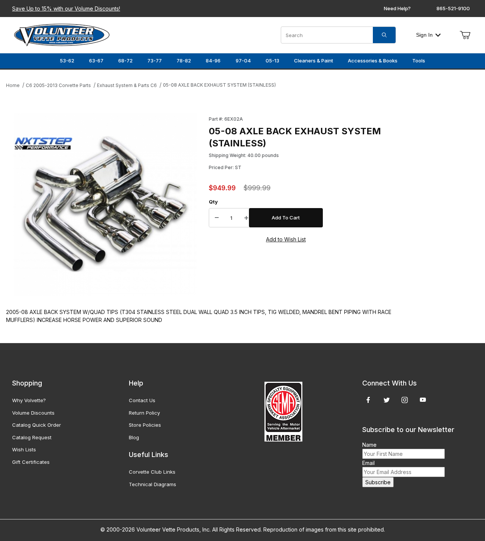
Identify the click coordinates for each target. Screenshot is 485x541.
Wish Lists (24, 449)
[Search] (384, 35)
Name (369, 445)
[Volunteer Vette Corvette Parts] (61, 34)
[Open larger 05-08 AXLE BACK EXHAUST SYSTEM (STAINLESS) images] (105, 204)
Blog (134, 437)
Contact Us (142, 400)
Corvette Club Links (152, 472)
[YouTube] (423, 400)
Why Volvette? (29, 400)
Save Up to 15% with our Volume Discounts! (66, 8)
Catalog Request (32, 437)
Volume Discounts (33, 413)
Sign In (424, 35)
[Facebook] (368, 400)
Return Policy (144, 413)
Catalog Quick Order (36, 425)
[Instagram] (404, 400)
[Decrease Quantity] (216, 217)
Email (368, 463)
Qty (213, 202)
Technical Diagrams (152, 484)
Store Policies (145, 425)
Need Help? (397, 8)
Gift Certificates (31, 462)
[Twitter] (386, 400)
